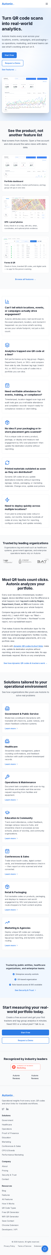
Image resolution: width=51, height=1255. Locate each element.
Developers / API (9, 1229)
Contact (5, 1179)
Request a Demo (12, 63)
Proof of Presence (10, 1133)
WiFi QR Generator (10, 1216)
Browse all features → (25, 279)
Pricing (5, 1170)
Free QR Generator (10, 1212)
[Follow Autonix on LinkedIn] (7, 1109)
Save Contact (8, 1221)
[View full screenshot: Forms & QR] (25, 247)
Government (7, 1120)
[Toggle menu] (46, 3)
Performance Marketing (12, 1155)
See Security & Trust (24, 990)
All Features (7, 1199)
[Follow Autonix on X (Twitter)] (3, 1109)
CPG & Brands (8, 1150)
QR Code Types (9, 1208)
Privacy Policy (9, 1246)
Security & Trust (9, 1175)
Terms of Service (24, 1246)
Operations (7, 1129)
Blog (4, 1190)
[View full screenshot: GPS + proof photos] (25, 207)
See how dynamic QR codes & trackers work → (25, 663)
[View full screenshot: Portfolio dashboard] (25, 166)
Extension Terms (40, 1246)
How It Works (8, 1203)
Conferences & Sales (11, 1146)
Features (6, 1195)
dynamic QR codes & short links (28, 646)
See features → (9, 69)
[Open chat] (45, 1248)
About (4, 1166)
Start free (9, 55)
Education (6, 1137)
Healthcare (7, 1124)
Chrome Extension (10, 1225)
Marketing (6, 1142)
